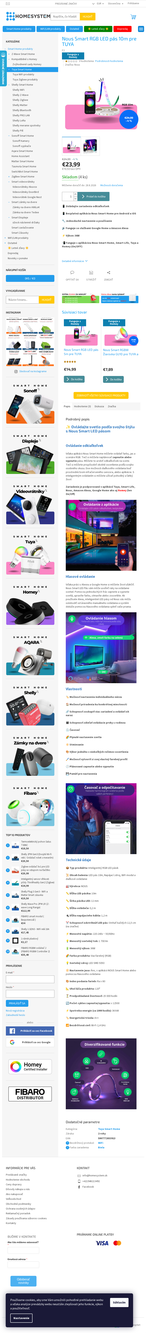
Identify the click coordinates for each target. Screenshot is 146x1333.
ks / (30, 278)
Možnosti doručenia (111, 185)
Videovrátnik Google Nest (27, 197)
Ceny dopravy (14, 1184)
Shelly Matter (20, 105)
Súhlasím (119, 1302)
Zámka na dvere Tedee (26, 212)
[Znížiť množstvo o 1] (75, 198)
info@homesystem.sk (95, 1175)
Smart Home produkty (20, 49)
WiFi (100, 1143)
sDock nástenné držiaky (26, 222)
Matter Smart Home (23, 161)
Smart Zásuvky (20, 233)
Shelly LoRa (19, 121)
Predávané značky (66, 4)
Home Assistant (20, 156)
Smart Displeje (20, 218)
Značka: (72, 65)
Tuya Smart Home (22, 69)
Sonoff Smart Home (23, 136)
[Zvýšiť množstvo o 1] (75, 194)
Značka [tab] (112, 406)
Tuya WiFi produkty (23, 74)
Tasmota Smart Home (24, 166)
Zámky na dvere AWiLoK (26, 207)
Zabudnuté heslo (15, 1015)
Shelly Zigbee (20, 100)
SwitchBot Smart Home (25, 172)
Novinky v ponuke (18, 258)
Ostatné (12, 243)
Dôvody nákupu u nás (18, 1189)
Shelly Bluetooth (22, 110)
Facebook (88, 1187)
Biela (101, 1147)
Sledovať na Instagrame (33, 371)
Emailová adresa (17, 1259)
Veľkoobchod (13, 1199)
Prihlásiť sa (17, 1003)
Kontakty (11, 1223)
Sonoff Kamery (21, 141)
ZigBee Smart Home (23, 177)
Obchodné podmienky (18, 1204)
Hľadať (87, 16)
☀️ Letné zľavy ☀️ (18, 248)
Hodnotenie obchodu (18, 1180)
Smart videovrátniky (23, 182)
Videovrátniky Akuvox (25, 187)
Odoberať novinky (23, 1281)
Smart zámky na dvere (24, 202)
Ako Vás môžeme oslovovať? (23, 1242)
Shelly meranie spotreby (26, 125)
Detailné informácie (73, 261)
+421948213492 (91, 1181)
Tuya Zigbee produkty (25, 80)
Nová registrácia (15, 1011)
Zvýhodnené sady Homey (27, 64)
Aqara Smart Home (22, 151)
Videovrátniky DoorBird (26, 192)
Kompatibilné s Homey (24, 59)
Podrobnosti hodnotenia (109, 61)
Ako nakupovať (14, 1194)
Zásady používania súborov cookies (26, 1218)
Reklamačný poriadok (18, 1213)
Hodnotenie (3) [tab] (82, 406)
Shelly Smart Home (22, 85)
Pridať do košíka (96, 196)
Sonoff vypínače (22, 146)
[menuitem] (19, 29)
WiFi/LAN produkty (18, 238)
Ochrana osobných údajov (20, 1209)
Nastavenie (21, 1318)
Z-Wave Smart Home (23, 54)
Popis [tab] (67, 406)
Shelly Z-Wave (21, 95)
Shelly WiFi (19, 90)
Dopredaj (13, 253)
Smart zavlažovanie (23, 228)
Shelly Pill (18, 131)
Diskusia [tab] (99, 406)
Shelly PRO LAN (21, 115)
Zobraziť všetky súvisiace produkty (101, 395)
